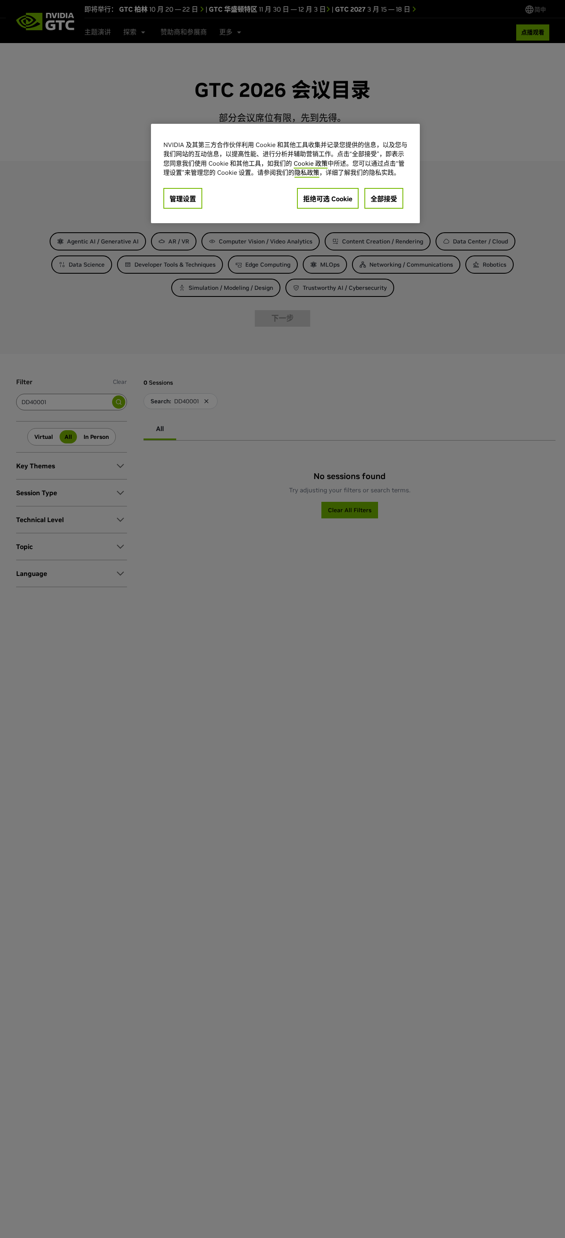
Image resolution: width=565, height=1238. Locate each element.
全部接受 (384, 199)
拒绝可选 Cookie (327, 199)
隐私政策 (306, 173)
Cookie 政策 (311, 163)
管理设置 (183, 199)
